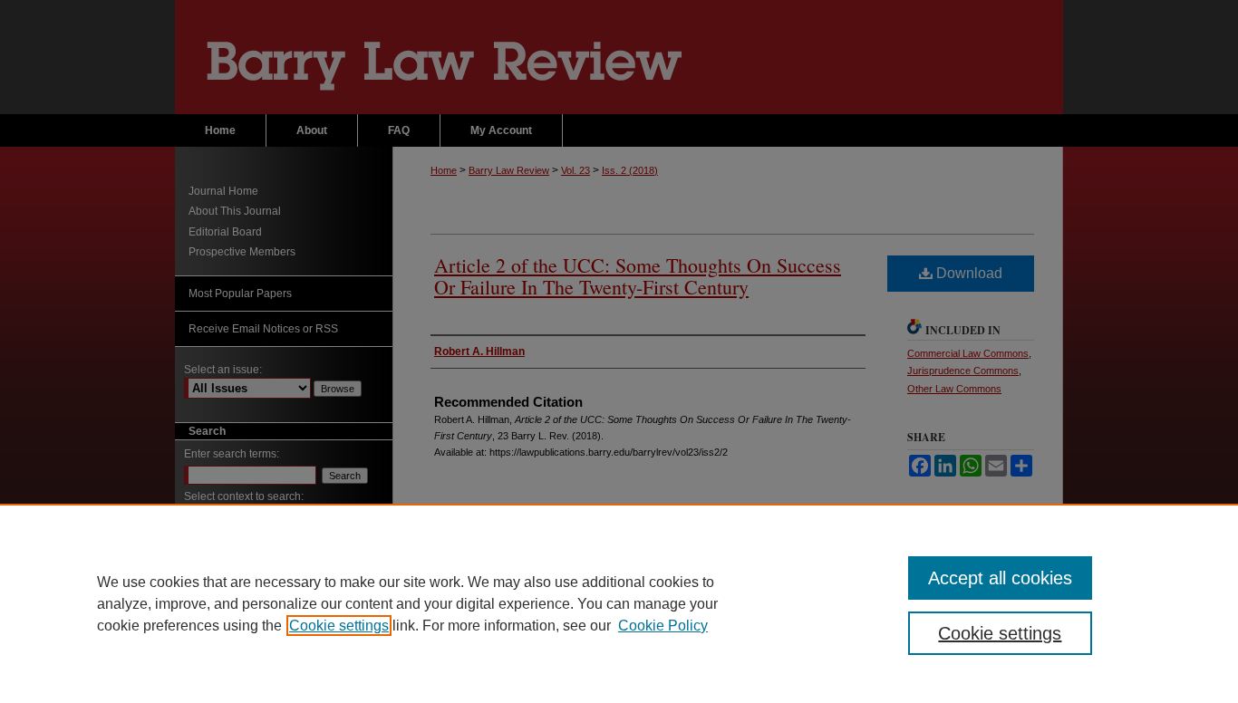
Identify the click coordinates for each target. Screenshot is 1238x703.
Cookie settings (339, 625)
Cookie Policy (663, 625)
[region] (619, 603)
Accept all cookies (1000, 578)
